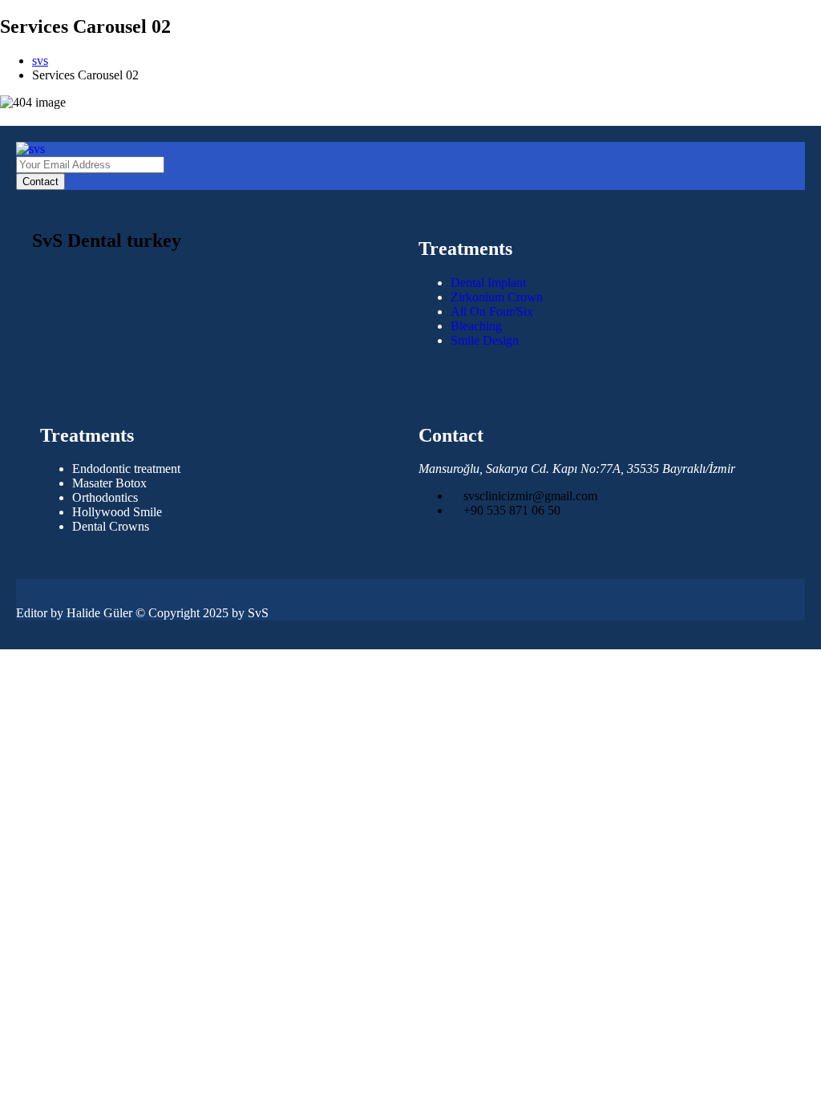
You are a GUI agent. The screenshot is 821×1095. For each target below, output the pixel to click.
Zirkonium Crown (497, 297)
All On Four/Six (492, 311)
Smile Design (485, 340)
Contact (40, 182)
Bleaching (476, 326)
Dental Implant (488, 282)
